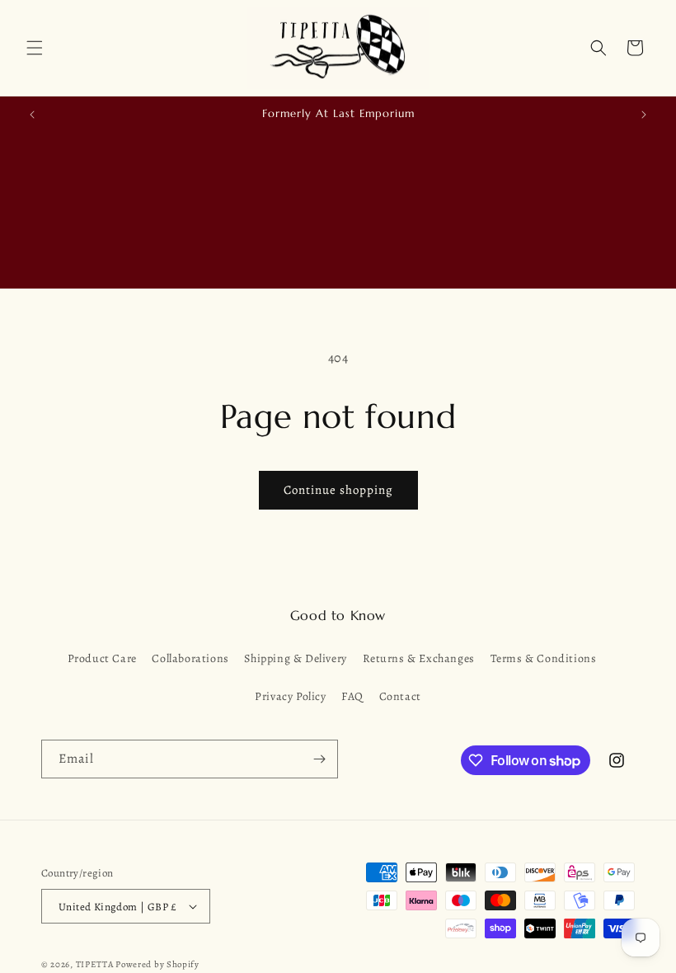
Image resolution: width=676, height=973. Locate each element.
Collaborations (190, 658)
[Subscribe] (319, 759)
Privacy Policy (290, 696)
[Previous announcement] (32, 114)
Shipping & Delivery (295, 658)
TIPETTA (95, 964)
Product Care (102, 658)
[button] (34, 48)
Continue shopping (338, 490)
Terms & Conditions (544, 658)
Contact (400, 696)
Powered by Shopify (157, 964)
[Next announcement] (644, 114)
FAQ (352, 696)
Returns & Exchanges (419, 658)
